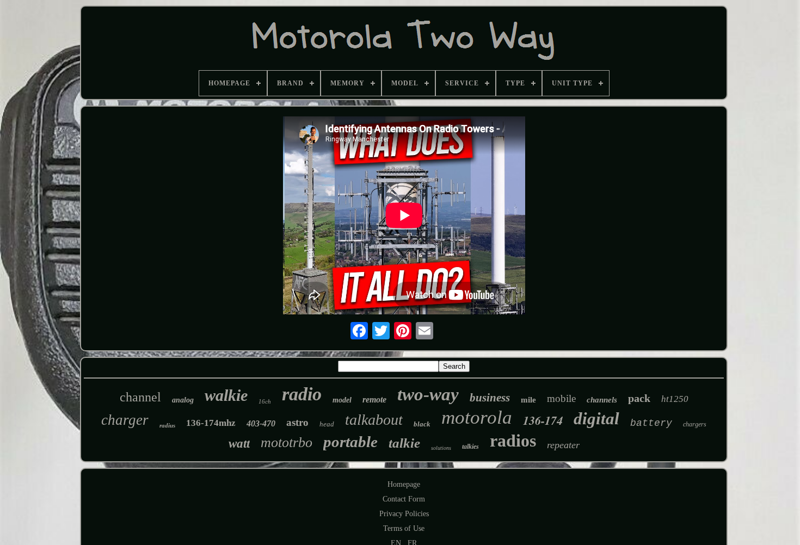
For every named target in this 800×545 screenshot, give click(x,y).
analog (183, 400)
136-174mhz (211, 423)
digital (596, 418)
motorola (476, 417)
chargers (694, 424)
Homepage (403, 484)
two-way (428, 394)
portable (350, 441)
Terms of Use (403, 528)
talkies (470, 446)
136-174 (543, 420)
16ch (265, 401)
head (326, 424)
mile (528, 399)
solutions (441, 448)
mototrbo (286, 442)
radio (302, 394)
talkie (404, 443)
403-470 (261, 423)
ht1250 (674, 399)
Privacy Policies (404, 514)
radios (513, 440)
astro (297, 422)
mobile (561, 398)
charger (125, 420)
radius (167, 425)
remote (374, 399)
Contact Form (404, 499)
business (490, 397)
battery (651, 423)
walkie (226, 395)
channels (602, 399)
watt (239, 443)
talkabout (374, 419)
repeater (563, 444)
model (342, 400)
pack (639, 398)
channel (140, 397)
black (422, 424)
